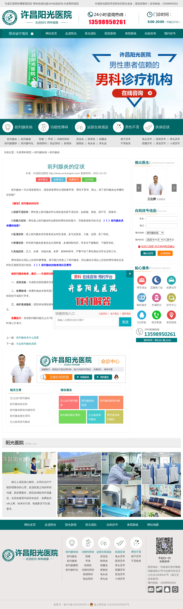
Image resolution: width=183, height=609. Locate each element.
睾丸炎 (103, 143)
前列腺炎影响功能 (110, 400)
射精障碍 (42, 143)
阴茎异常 (161, 139)
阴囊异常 (147, 143)
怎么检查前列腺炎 (94, 417)
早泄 (50, 139)
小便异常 (175, 143)
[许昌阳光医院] (32, 538)
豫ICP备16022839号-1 (76, 604)
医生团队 (90, 33)
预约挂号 (170, 33)
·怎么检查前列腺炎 (19, 421)
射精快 (67, 143)
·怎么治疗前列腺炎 (19, 398)
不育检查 (126, 143)
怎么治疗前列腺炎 (69, 402)
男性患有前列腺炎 (113, 417)
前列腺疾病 (40, 152)
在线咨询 (150, 33)
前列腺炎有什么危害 (27, 337)
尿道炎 (80, 139)
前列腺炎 (12, 139)
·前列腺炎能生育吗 (19, 415)
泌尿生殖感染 (104, 551)
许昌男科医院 (23, 152)
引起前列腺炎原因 (26, 343)
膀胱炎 (80, 143)
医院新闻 (110, 33)
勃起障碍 (55, 143)
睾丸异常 (175, 139)
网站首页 (51, 33)
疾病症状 (120, 551)
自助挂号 (112, 524)
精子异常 (126, 139)
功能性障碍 (63, 139)
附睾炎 (91, 139)
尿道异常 (161, 143)
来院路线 (130, 33)
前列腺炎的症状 (66, 166)
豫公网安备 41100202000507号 (111, 604)
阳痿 (41, 139)
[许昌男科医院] (91, 8)
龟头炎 (91, 143)
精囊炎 (103, 139)
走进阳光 (71, 33)
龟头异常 (147, 139)
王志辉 (152, 198)
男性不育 (136, 551)
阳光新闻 (70, 524)
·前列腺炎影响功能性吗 (22, 410)
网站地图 (153, 524)
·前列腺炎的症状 (18, 404)
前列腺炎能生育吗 (70, 415)
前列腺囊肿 (10, 143)
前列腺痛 (26, 139)
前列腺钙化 (27, 143)
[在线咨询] (93, 300)
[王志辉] (156, 170)
